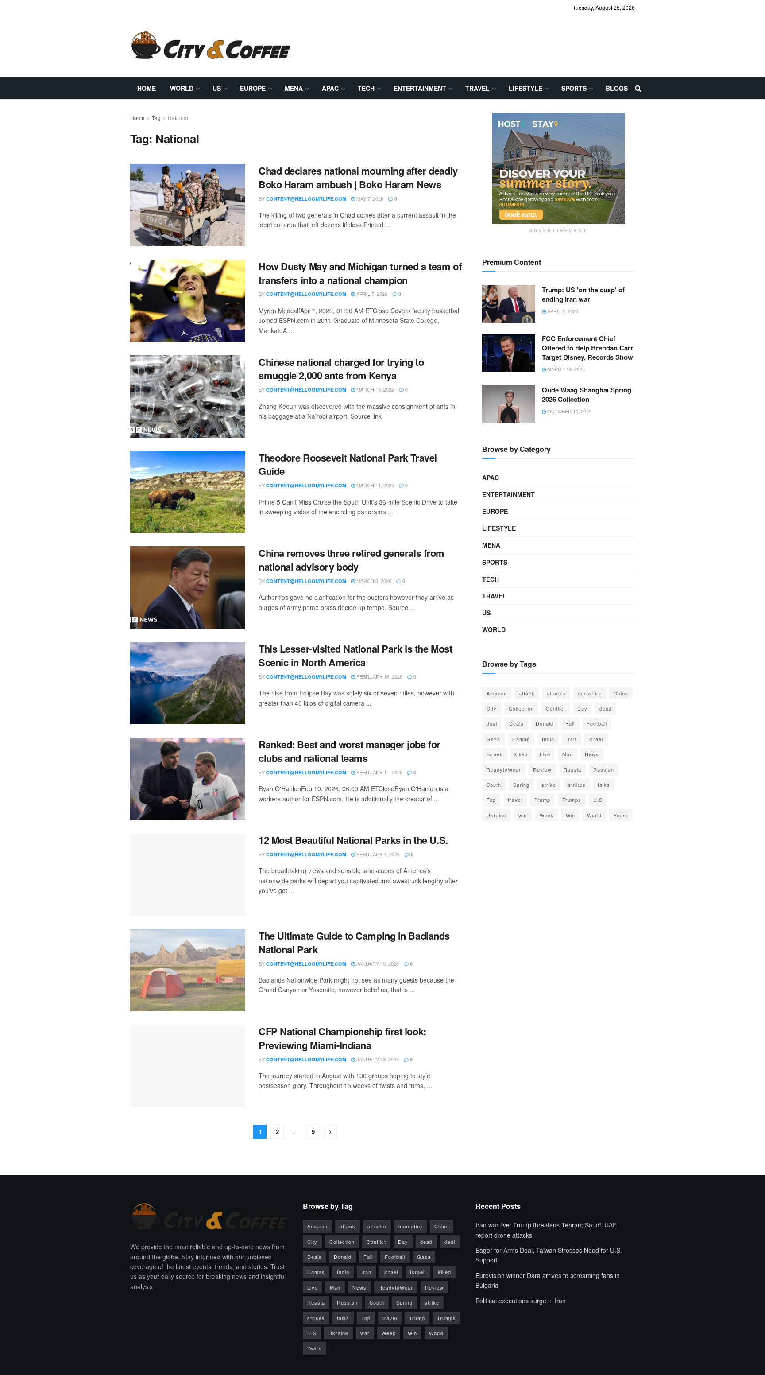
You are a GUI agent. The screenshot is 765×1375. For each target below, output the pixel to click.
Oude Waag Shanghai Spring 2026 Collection (586, 394)
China (621, 693)
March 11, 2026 (374, 485)
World (181, 88)
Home (146, 88)
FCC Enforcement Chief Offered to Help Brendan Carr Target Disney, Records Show (587, 348)
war (523, 815)
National (178, 117)
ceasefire (590, 693)
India (548, 738)
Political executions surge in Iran (520, 1300)
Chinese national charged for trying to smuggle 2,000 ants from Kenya (341, 369)
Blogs (617, 88)
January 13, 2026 (377, 1059)
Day (582, 708)
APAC (330, 88)
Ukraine (496, 815)
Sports (574, 88)
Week (547, 815)
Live (545, 753)
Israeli (494, 753)
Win (570, 815)
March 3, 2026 (373, 580)
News (592, 753)
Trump (542, 799)
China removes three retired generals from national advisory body (351, 560)
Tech (366, 88)
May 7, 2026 (369, 198)
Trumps (571, 799)
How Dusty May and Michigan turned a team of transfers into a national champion (360, 273)
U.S (598, 799)
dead (605, 708)
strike (548, 784)
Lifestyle (525, 88)
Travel (477, 88)
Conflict (555, 708)
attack (527, 693)
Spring (521, 784)
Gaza (493, 738)
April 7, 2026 (371, 293)
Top (491, 799)
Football (597, 723)
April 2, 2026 (562, 311)
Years (621, 815)
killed (521, 753)
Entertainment (420, 88)
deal (492, 723)
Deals (516, 723)
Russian (603, 769)
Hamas (521, 738)
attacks (556, 693)
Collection (521, 708)
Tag (156, 117)
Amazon (497, 693)
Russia (572, 769)
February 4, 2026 (377, 854)
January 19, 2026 (377, 963)
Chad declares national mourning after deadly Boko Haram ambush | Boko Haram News (358, 177)
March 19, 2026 (565, 369)
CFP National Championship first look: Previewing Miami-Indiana (342, 1038)
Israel (595, 738)
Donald (544, 723)
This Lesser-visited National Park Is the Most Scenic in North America (355, 655)
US (216, 88)
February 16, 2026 (378, 676)
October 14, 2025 (568, 411)
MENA (294, 88)
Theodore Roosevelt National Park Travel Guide (348, 464)
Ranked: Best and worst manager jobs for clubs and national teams (349, 751)
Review (542, 769)
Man (567, 753)
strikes (577, 784)
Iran (571, 738)
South (494, 784)
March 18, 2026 (374, 389)
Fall (570, 723)
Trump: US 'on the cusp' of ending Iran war (583, 294)
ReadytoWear (504, 769)
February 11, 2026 (378, 772)
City (492, 708)
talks (604, 784)
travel (515, 799)
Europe (253, 88)
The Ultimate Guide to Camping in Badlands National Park (354, 942)
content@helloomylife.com (306, 198)
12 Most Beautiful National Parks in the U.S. (353, 840)
